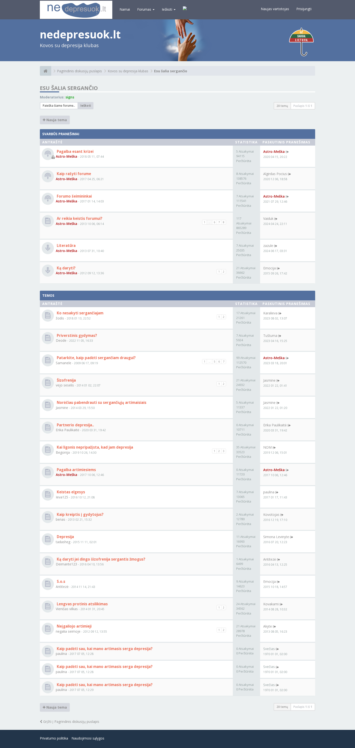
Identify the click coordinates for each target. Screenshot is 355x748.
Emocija (269, 268)
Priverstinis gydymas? (76, 335)
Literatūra (66, 245)
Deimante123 (66, 564)
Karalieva (270, 313)
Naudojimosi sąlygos (87, 738)
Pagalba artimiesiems (76, 469)
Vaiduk (268, 218)
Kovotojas (271, 514)
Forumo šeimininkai (74, 196)
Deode (61, 340)
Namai (125, 9)
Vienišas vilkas (67, 609)
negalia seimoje (68, 631)
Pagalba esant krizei (74, 151)
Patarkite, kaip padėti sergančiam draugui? (96, 357)
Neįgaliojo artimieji (74, 626)
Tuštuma (270, 335)
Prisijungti (304, 9)
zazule (268, 245)
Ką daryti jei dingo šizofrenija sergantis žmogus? (100, 559)
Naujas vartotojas (275, 9)
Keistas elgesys (70, 491)
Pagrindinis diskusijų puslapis (79, 71)
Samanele (63, 363)
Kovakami (271, 604)
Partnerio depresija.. (75, 424)
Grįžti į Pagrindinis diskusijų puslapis (70, 721)
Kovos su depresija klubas (128, 71)
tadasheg (63, 542)
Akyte (267, 626)
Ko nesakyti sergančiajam (79, 313)
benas (60, 519)
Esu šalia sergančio (170, 71)
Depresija (65, 536)
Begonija (63, 452)
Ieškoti (167, 9)
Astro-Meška (66, 156)
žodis (60, 318)
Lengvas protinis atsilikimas (82, 603)
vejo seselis (65, 385)
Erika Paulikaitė (67, 430)
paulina (268, 492)
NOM (267, 447)
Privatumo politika (54, 738)
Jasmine (269, 380)
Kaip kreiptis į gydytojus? (80, 514)
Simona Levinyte (276, 536)
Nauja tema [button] (56, 120)
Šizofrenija (66, 380)
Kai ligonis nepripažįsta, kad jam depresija (94, 447)
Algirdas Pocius (275, 173)
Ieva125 (62, 497)
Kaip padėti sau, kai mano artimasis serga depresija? (104, 648)
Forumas (144, 9)
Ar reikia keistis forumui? (79, 218)
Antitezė (269, 559)
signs (69, 97)
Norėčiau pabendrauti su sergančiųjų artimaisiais (101, 402)
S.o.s (60, 581)
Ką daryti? (66, 268)
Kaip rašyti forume (73, 173)
